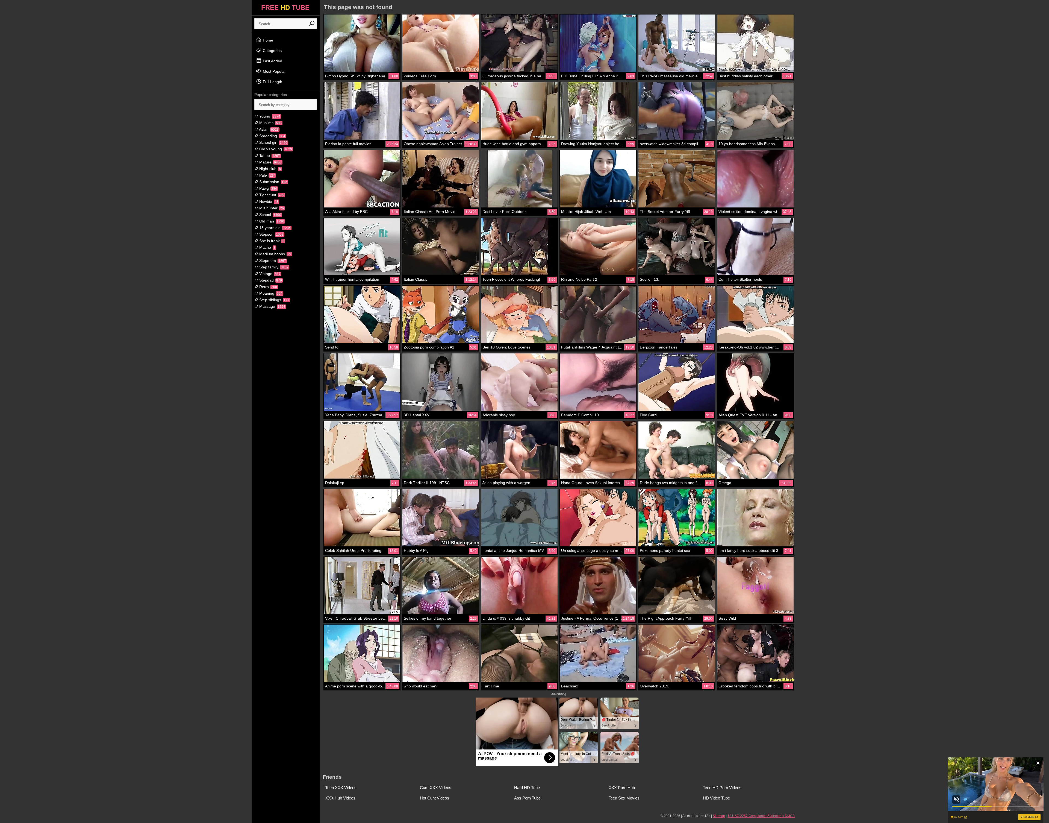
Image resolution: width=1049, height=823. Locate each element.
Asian (268, 129)
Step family (273, 267)
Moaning (270, 293)
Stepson (271, 234)
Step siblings (273, 300)
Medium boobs (274, 254)
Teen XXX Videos (340, 787)
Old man (271, 221)
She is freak (271, 241)
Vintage (269, 273)
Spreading (271, 136)
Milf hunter (271, 208)
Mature (270, 162)
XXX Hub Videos (340, 798)
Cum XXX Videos (435, 787)
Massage (271, 306)
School (269, 214)
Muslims (270, 123)
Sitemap (719, 816)
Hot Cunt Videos (434, 798)
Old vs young (275, 149)
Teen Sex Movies (624, 798)
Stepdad (270, 280)
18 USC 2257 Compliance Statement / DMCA (761, 816)
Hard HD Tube (527, 787)
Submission (272, 182)
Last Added (272, 61)
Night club (269, 168)
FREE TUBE (285, 7)
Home (267, 40)
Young (269, 116)
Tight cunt (271, 195)
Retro (267, 287)
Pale (266, 175)
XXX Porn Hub (622, 787)
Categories (272, 50)
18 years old (274, 227)
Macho (266, 247)
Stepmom (272, 260)
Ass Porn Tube (527, 798)
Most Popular (274, 71)
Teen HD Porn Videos (722, 787)
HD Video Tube (716, 798)
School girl (272, 142)
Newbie (268, 201)
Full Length (272, 82)
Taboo (269, 155)
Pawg (267, 188)
